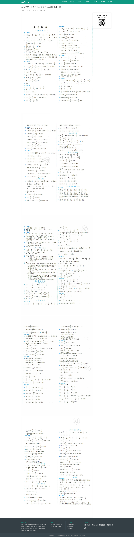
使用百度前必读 (82, 535)
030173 (54, 535)
